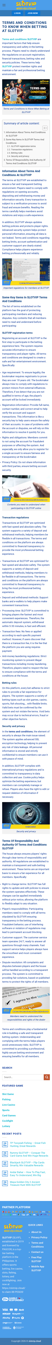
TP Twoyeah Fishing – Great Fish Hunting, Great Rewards (28, 1144)
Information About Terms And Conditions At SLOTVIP (26, 134)
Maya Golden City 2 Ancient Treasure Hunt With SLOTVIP (25, 1183)
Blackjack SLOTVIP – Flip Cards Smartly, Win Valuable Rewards (27, 1164)
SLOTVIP (7, 1237)
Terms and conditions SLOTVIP (19, 39)
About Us (36, 1232)
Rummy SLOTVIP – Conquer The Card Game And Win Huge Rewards (29, 1154)
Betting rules (16, 153)
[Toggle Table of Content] (43, 128)
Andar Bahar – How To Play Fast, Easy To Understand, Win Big (27, 1174)
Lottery (6, 1126)
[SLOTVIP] (26, 5)
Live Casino (8, 1104)
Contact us (37, 1252)
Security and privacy (20, 156)
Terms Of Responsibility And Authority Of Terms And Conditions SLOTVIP (25, 162)
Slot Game (8, 1094)
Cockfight (7, 1120)
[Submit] (47, 1077)
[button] (4, 5)
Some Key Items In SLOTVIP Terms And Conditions (25, 141)
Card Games (9, 1115)
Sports (6, 1110)
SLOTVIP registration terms (23, 146)
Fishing (6, 1099)
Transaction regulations (21, 149)
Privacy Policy (39, 1237)
